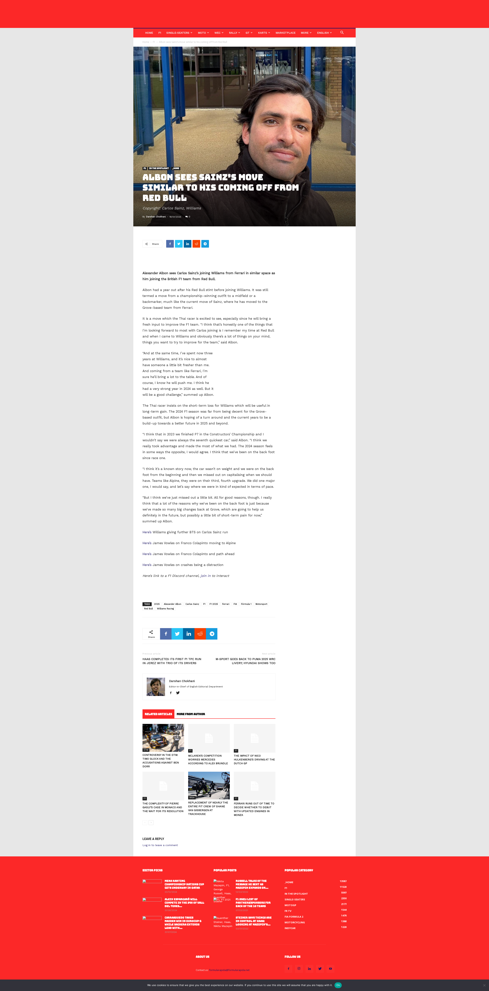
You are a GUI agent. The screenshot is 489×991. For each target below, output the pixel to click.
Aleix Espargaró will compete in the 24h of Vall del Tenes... (184, 902)
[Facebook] (172, 693)
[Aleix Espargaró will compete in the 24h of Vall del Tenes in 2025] (152, 904)
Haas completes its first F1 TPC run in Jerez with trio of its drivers (171, 661)
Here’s (146, 532)
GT (247, 32)
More (304, 32)
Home (149, 32)
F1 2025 (214, 604)
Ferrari (225, 604)
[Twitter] (179, 693)
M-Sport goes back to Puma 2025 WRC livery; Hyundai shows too (245, 661)
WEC (217, 32)
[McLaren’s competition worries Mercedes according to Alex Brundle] (209, 738)
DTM (146, 750)
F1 (159, 32)
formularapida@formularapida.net (229, 970)
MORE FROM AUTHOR (191, 714)
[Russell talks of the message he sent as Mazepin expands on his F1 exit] (223, 891)
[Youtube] (330, 969)
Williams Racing (165, 608)
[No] (484, 985)
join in (206, 576)
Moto (202, 32)
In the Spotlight (159, 168)
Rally (233, 32)
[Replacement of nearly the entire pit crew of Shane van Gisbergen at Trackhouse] (209, 786)
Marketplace (286, 32)
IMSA (191, 797)
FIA (235, 604)
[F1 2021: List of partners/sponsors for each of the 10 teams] (223, 904)
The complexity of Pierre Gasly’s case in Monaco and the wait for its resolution (162, 807)
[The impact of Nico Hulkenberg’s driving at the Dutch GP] (254, 738)
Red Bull (148, 608)
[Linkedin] (309, 969)
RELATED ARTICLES (158, 714)
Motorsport (261, 604)
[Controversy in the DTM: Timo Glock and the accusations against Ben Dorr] (163, 738)
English (323, 32)
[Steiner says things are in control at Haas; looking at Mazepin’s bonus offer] (223, 922)
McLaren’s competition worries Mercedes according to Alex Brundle (208, 759)
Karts (262, 32)
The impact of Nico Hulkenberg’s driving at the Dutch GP (254, 759)
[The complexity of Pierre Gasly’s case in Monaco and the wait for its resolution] (163, 786)
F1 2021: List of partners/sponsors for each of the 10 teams (253, 902)
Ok (338, 985)
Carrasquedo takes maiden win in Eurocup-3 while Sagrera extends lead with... (183, 923)
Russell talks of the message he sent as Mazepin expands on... (252, 884)
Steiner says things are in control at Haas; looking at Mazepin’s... (254, 921)
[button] (342, 33)
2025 (157, 604)
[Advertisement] (209, 260)
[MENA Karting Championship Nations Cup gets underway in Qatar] (152, 886)
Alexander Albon (172, 604)
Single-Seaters (177, 32)
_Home (175, 168)
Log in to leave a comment (160, 845)
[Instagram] (299, 969)
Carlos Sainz (192, 604)
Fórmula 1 (246, 604)
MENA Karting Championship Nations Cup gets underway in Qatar (184, 884)
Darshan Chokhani (156, 216)
